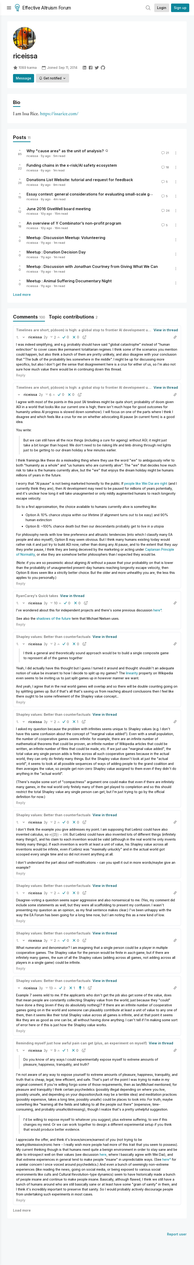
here (156, 610)
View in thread (166, 330)
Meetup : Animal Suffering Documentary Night (69, 281)
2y (46, 337)
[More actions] (175, 153)
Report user (177, 1234)
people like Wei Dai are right (145, 483)
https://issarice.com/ (59, 114)
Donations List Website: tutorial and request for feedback (79, 179)
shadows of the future (53, 618)
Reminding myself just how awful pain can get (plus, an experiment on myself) (81, 1043)
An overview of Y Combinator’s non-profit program (73, 223)
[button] (17, 337)
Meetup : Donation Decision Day (56, 252)
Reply (20, 375)
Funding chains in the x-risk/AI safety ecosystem (71, 165)
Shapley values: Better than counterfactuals (53, 637)
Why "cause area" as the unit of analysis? (65, 150)
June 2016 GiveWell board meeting (58, 208)
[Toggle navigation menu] (9, 8)
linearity (132, 673)
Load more (22, 294)
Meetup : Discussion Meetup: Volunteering (65, 237)
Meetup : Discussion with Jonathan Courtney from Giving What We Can (92, 266)
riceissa (32, 156)
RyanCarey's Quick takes (37, 596)
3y (46, 603)
